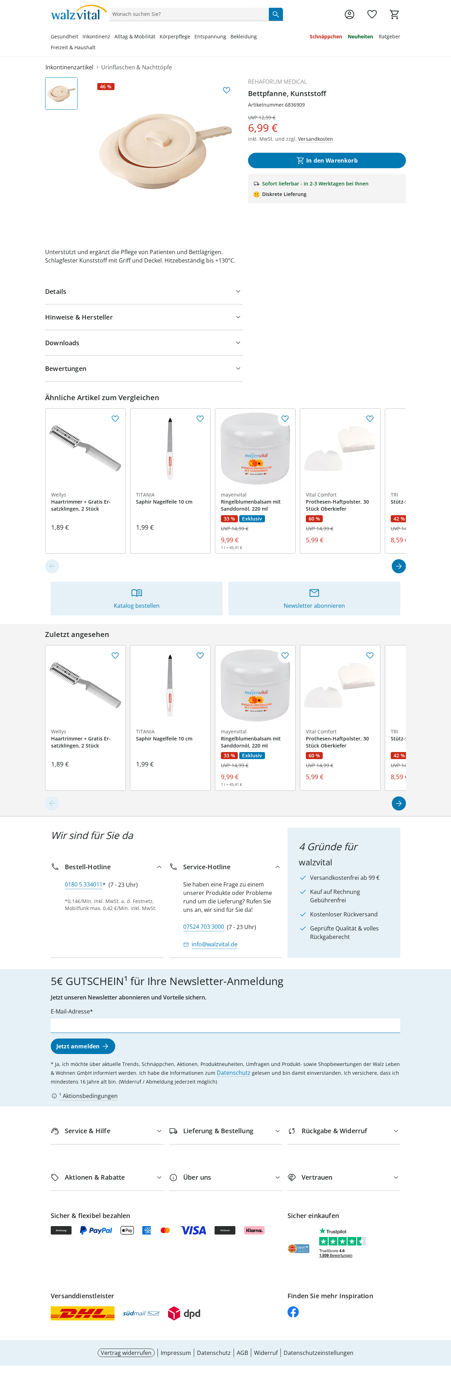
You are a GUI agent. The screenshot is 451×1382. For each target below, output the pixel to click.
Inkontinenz (96, 36)
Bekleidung (243, 36)
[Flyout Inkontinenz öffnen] (112, 37)
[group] (166, 151)
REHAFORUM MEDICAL (277, 82)
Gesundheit (64, 36)
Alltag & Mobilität (135, 36)
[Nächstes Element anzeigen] (399, 566)
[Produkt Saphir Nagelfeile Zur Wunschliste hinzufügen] (200, 418)
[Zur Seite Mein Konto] (349, 14)
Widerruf (266, 1353)
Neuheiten (360, 36)
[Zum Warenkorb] (394, 14)
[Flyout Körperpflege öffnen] (192, 37)
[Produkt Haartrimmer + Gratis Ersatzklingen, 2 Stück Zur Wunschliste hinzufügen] (115, 418)
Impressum (176, 1353)
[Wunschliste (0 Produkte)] (372, 14)
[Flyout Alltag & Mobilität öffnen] (157, 37)
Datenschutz (234, 1073)
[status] (187, 14)
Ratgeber (389, 36)
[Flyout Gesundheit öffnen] (80, 37)
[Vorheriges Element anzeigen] (52, 566)
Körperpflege (175, 36)
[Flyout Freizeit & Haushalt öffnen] (97, 48)
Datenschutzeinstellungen (318, 1353)
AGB (242, 1353)
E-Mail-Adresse (70, 1011)
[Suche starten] (276, 14)
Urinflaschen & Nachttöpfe (136, 67)
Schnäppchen (326, 36)
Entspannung (210, 36)
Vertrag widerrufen (126, 1353)
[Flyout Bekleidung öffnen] (259, 37)
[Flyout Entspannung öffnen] (228, 37)
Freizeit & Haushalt (73, 47)
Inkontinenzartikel (69, 67)
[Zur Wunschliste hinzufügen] (226, 90)
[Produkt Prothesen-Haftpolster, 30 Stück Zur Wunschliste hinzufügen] (370, 418)
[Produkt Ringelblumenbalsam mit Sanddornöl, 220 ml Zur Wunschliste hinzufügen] (285, 418)
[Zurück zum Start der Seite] (442, 1331)
